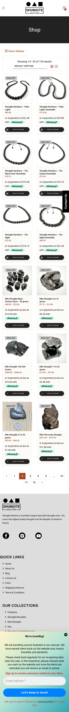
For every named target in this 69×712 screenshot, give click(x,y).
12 (34, 482)
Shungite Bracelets (17, 617)
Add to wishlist (26, 87)
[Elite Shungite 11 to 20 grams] (51, 348)
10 (61, 476)
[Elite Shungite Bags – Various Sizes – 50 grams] (17, 280)
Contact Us (10, 578)
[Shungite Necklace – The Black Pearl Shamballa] (17, 152)
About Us (9, 568)
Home (8, 563)
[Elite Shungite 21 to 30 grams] (17, 416)
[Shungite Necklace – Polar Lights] (17, 88)
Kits (9, 626)
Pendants (12, 612)
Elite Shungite (14, 622)
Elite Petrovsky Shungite (50, 435)
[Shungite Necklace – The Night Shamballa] (51, 216)
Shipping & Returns (14, 587)
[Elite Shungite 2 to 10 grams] (51, 280)
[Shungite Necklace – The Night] (17, 216)
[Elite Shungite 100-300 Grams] (17, 348)
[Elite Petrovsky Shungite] (51, 416)
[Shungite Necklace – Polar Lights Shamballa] (51, 88)
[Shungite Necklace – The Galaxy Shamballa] (51, 152)
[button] (64, 8)
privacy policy (45, 701)
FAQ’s (8, 583)
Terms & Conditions (14, 592)
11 (26, 482)
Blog (7, 573)
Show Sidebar (16, 51)
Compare (26, 93)
